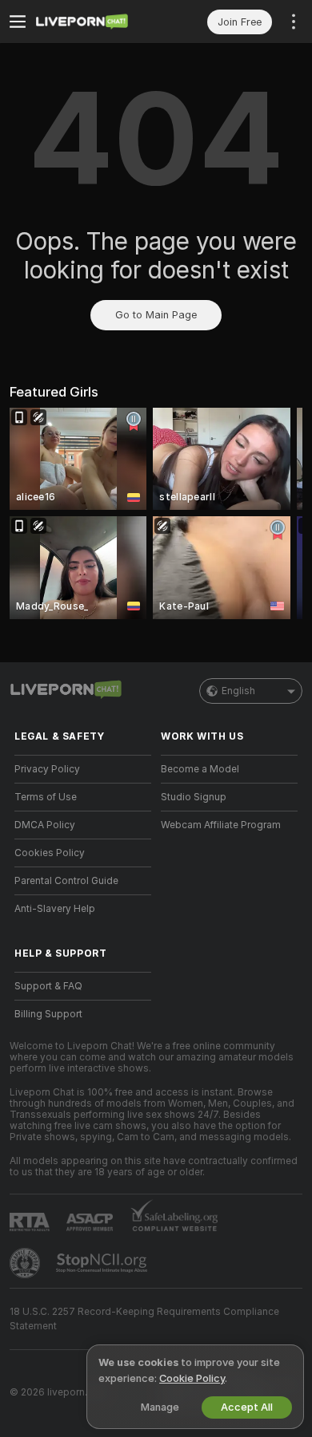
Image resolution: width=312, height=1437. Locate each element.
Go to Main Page (156, 315)
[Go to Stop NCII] (103, 1263)
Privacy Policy (47, 769)
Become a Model (200, 769)
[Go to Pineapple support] (26, 1263)
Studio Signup (193, 797)
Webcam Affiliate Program (221, 825)
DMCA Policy (44, 825)
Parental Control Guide (66, 880)
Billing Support (48, 1014)
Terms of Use (45, 797)
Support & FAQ (48, 986)
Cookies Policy (49, 853)
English (238, 691)
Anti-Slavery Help (54, 908)
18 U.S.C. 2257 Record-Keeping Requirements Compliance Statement (144, 1319)
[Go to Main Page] (95, 21)
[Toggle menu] (17, 21)
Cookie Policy (192, 1378)
